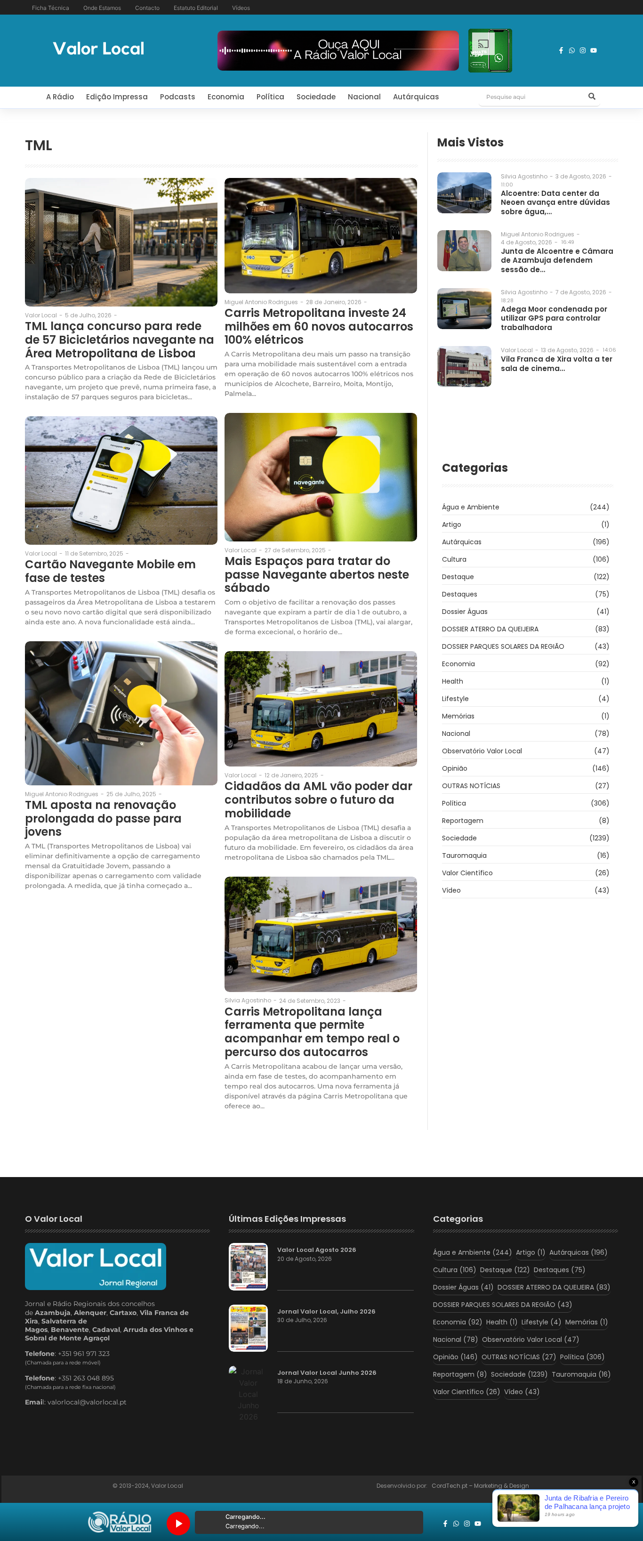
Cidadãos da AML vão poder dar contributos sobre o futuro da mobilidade (318, 800)
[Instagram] (582, 50)
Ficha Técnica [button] (50, 7)
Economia (226, 97)
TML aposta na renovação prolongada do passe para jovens (103, 819)
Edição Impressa (117, 97)
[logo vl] (98, 49)
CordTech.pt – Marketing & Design (481, 1486)
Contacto (147, 7)
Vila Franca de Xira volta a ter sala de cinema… (556, 364)
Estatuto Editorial (196, 7)
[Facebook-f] (561, 50)
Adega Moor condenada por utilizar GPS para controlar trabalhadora (554, 318)
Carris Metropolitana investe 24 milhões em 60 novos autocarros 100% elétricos (319, 327)
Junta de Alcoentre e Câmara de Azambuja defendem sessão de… (557, 260)
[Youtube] (593, 50)
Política (270, 97)
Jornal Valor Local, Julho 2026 (326, 1311)
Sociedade (316, 97)
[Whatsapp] (572, 50)
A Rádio (60, 97)
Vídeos (241, 7)
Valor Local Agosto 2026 (316, 1250)
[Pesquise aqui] (591, 97)
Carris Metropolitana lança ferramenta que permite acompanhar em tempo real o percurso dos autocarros (312, 1032)
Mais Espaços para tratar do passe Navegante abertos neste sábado (317, 575)
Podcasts (177, 97)
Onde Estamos (102, 7)
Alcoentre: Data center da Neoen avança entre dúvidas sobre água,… (555, 203)
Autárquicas (416, 97)
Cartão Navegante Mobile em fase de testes (110, 571)
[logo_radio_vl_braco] (120, 1522)
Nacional (364, 97)
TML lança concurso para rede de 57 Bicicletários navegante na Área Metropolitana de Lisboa (119, 340)
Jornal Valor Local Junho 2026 (327, 1373)
